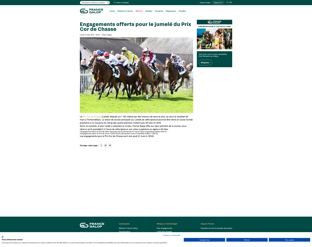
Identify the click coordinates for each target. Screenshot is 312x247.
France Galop (97, 225)
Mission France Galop (128, 228)
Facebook (101, 145)
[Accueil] (91, 11)
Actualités (182, 11)
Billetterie (139, 11)
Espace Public (205, 2)
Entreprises (159, 11)
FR (227, 2)
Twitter (105, 145)
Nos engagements (164, 228)
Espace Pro (218, 2)
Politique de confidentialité (171, 235)
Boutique (149, 11)
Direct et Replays (122, 3)
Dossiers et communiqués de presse (216, 228)
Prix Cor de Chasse (92, 116)
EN (230, 2)
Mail (110, 145)
